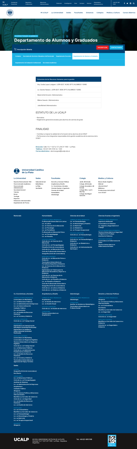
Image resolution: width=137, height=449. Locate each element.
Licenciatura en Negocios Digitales (26, 340)
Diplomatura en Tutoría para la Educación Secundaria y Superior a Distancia (54, 271)
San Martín (39, 188)
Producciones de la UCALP (106, 190)
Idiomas (89, 3)
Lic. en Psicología (48, 228)
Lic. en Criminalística (105, 305)
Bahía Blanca (39, 184)
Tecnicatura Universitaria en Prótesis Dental (80, 307)
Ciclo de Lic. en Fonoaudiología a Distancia (81, 240)
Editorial (100, 184)
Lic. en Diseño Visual (49, 304)
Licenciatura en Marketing (23, 299)
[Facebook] (124, 3)
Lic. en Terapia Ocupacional (79, 230)
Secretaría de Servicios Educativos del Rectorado (38, 56)
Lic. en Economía (19, 310)
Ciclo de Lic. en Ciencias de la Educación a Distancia (52, 276)
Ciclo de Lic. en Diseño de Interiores (54, 308)
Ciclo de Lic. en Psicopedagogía (53, 245)
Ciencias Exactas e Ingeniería (60, 188)
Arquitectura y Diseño (58, 184)
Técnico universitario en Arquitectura (50, 314)
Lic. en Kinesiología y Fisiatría (80, 223)
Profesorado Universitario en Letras (54, 221)
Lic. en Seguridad (104, 312)
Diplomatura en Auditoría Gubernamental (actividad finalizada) (23, 331)
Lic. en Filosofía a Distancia (51, 281)
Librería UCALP (103, 186)
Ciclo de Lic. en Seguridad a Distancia (107, 326)
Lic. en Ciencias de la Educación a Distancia (53, 267)
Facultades (78, 12)
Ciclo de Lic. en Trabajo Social (24, 321)
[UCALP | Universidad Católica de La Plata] (29, 171)
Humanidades (55, 192)
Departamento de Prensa (21, 203)
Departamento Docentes (63, 56)
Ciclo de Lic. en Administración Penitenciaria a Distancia (24, 351)
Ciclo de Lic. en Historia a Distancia (54, 290)
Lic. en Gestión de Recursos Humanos (23, 313)
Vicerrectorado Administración (18, 187)
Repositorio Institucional (28, 3)
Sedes (68, 12)
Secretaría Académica (49, 63)
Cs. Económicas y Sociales (59, 186)
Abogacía (101, 299)
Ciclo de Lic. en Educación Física (53, 249)
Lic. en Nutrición (75, 226)
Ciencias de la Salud (57, 190)
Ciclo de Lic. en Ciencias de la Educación (52, 242)
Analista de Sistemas (105, 236)
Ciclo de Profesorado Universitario (54, 251)
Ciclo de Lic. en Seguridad (107, 316)
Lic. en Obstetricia (76, 228)
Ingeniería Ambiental (105, 221)
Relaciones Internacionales (44, 3)
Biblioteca (101, 188)
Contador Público (20, 308)
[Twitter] (127, 3)
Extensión (59, 3)
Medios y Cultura (113, 12)
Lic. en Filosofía (47, 236)
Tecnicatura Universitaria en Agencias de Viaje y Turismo (23, 360)
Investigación (68, 3)
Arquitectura (46, 299)
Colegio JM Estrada (86, 184)
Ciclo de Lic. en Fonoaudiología (80, 235)
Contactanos (116, 47)
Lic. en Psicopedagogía (50, 234)
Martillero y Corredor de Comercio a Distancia (110, 322)
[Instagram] (130, 3)
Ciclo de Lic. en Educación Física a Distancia (53, 259)
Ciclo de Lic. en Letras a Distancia (53, 288)
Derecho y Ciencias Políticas (60, 182)
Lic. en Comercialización (22, 306)
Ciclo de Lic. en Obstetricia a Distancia (79, 244)
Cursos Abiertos (129, 12)
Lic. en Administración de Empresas (26, 304)
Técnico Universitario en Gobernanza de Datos (106, 245)
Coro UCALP (102, 192)
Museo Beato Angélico (105, 182)
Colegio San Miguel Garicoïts (86, 194)
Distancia (89, 12)
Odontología (55, 194)
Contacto (18, 56)
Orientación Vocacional (14, 3)
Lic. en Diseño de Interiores (51, 301)
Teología (16, 196)
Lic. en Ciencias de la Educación (53, 226)
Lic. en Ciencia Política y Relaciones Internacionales (110, 302)
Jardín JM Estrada (85, 182)
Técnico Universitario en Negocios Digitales (25, 342)
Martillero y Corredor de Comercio (110, 310)
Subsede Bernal (40, 182)
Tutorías (16, 192)
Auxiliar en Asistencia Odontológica (82, 304)
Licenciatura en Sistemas (107, 223)
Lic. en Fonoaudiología (78, 221)
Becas (16, 194)
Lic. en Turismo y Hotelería (23, 316)
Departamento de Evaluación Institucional (28, 63)
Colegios (100, 12)
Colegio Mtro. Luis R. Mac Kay (86, 190)
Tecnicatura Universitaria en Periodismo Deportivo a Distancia (53, 263)
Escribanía (102, 307)
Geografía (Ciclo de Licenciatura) (53, 253)
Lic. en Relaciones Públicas (23, 301)
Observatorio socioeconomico (98, 3)
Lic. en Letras (46, 223)
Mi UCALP (5, 3)
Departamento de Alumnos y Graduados (85, 56)
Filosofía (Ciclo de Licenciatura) (53, 247)
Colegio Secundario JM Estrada (87, 187)
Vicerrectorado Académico (26, 36)
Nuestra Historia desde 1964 (22, 182)
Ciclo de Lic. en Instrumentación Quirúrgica (81, 248)
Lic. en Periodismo (48, 230)
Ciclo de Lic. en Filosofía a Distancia (54, 279)
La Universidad (57, 12)
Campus (82, 3)
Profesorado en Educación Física (53, 232)
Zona (75, 3)
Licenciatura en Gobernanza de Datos (109, 241)
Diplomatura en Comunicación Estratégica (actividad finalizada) (25, 326)
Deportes (17, 198)
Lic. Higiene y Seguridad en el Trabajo (108, 226)
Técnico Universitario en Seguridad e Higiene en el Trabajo (110, 233)
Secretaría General (19, 190)
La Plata (38, 186)
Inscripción (102, 47)
